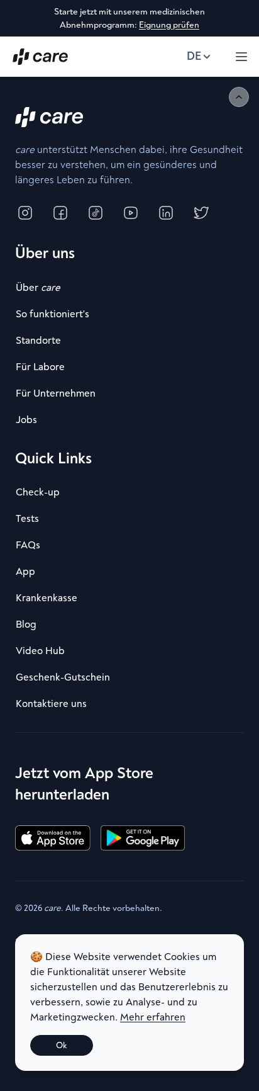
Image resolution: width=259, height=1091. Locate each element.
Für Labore (40, 367)
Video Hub (40, 651)
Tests (27, 518)
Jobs (26, 420)
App (25, 571)
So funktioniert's (52, 314)
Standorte (38, 340)
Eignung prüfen (169, 25)
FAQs (28, 545)
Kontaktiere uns (51, 704)
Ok (61, 1045)
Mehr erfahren (152, 1017)
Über (38, 287)
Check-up (38, 492)
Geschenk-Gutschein (63, 677)
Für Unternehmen (56, 393)
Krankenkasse (46, 598)
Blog (26, 624)
